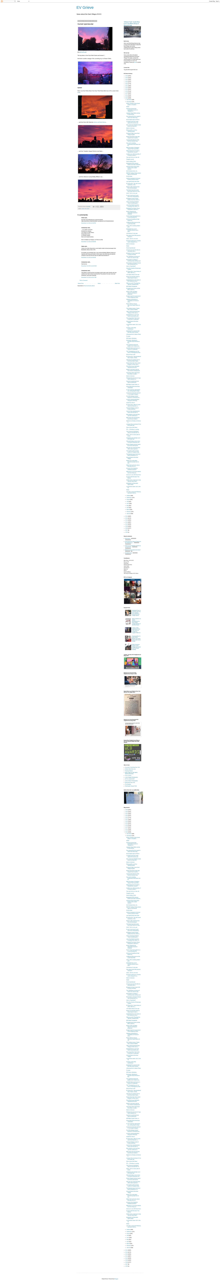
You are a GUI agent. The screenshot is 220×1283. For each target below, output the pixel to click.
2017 (126, 93)
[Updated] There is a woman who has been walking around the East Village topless (136, 613)
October (128, 495)
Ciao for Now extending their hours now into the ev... (133, 412)
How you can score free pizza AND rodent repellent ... (133, 448)
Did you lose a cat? (130, 354)
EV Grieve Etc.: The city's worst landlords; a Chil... (133, 184)
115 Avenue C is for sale (132, 233)
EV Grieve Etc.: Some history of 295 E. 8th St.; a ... (133, 272)
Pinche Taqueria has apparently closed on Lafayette (131, 213)
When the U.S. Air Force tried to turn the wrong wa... (133, 472)
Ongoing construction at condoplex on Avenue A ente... (132, 300)
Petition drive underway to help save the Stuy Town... (133, 480)
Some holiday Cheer (131, 161)
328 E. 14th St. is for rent (132, 238)
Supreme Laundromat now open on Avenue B (132, 382)
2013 (126, 518)
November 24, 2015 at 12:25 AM (88, 266)
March (128, 509)
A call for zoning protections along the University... (132, 400)
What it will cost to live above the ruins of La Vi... (133, 466)
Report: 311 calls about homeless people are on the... (132, 462)
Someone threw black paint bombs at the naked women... (132, 168)
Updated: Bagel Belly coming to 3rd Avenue (133, 114)
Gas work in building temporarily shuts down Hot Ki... (133, 144)
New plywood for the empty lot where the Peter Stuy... (133, 117)
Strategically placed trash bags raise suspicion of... (133, 378)
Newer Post (80, 283)
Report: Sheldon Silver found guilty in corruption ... (133, 104)
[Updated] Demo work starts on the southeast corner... (133, 280)
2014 (126, 516)
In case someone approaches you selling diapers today (133, 390)
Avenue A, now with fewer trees (133, 474)
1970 (126, 532)
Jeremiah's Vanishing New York (132, 767)
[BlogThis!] (98, 206)
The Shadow (128, 784)
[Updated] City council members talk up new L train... (132, 230)
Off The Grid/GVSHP (129, 779)
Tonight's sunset (130, 159)
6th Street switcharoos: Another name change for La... (133, 241)
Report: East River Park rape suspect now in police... (133, 137)
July (127, 501)
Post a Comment (83, 280)
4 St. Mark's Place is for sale (132, 274)
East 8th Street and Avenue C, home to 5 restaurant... (133, 348)
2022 (126, 83)
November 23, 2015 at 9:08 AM (88, 257)
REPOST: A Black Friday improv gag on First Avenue (133, 174)
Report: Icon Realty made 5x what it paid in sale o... (133, 277)
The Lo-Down (128, 775)
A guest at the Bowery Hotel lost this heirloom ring (132, 140)
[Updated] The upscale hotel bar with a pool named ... (132, 331)
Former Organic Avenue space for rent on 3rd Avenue (133, 445)
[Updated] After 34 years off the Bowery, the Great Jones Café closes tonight (136, 639)
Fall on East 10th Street (131, 427)
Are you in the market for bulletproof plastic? (132, 469)
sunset (82, 208)
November (129, 101)
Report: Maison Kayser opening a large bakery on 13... (133, 305)
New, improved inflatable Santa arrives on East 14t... (133, 125)
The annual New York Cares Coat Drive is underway (132, 318)
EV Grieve (85, 7)
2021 (126, 86)
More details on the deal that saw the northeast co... (133, 415)
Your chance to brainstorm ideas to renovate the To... (133, 432)
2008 (126, 528)
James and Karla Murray (100, 122)
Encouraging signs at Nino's (132, 119)
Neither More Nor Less (130, 769)
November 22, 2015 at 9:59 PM (88, 241)
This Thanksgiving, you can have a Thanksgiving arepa (133, 352)
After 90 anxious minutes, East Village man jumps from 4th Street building (136, 647)
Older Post (117, 283)
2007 (126, 530)
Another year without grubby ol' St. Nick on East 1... (133, 154)
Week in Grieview (130, 128)
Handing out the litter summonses (131, 328)
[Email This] (96, 206)
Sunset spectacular (130, 248)
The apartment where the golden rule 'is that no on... (133, 345)
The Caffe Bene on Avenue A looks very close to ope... (133, 257)
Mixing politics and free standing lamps (131, 131)
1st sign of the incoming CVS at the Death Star (133, 425)
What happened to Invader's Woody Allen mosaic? (132, 151)
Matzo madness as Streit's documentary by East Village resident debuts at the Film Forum (136, 622)
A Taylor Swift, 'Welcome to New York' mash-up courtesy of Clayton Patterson (136, 630)
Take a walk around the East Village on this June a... (132, 312)
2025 (126, 77)
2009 (126, 526)
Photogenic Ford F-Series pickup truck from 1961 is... (133, 199)
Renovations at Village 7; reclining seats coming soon (133, 260)
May (127, 505)
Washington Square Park (131, 786)
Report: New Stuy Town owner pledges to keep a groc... (133, 363)
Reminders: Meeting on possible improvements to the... (133, 341)
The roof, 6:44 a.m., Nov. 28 (132, 157)
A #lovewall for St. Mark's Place (133, 334)
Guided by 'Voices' (130, 402)
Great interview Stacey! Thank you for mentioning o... (133, 542)
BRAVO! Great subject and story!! (132, 550)
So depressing (128, 553)
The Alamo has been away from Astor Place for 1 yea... (133, 190)
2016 (126, 96)
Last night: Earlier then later (132, 181)
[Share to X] (99, 206)
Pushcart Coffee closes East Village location (132, 134)
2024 (126, 79)
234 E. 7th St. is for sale (131, 193)
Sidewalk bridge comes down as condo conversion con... (133, 442)
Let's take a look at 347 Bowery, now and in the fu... (133, 492)
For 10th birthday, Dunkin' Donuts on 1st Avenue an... (133, 397)
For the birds (129, 176)
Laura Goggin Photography (131, 777)
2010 (126, 524)
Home (99, 283)
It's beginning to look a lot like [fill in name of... (133, 289)
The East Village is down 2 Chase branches (132, 408)
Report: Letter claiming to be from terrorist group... (132, 187)
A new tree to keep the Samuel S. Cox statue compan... (133, 393)
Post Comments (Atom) (89, 285)
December (129, 99)
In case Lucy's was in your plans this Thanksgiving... (132, 196)
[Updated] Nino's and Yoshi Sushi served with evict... (132, 315)
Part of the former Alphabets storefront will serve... (132, 367)
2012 (126, 520)
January (128, 513)
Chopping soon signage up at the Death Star (133, 438)
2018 (126, 92)
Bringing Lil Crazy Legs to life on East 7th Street (133, 254)
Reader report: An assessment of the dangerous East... (133, 297)
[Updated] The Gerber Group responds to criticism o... (133, 209)
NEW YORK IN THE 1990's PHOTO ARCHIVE (131, 773)
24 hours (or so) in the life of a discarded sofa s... (133, 250)
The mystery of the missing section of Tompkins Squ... (133, 451)
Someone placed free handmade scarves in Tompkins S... (132, 110)
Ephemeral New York (130, 782)
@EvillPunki (83, 52)
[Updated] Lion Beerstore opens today (132, 484)
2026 (126, 75)
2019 (126, 89)
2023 (126, 81)
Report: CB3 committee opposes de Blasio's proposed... (131, 293)
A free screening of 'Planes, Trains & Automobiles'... (132, 202)
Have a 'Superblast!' (131, 266)
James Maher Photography (131, 780)
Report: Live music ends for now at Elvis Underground (133, 370)
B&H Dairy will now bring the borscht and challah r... (133, 418)
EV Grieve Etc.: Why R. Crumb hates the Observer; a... (133, 405)
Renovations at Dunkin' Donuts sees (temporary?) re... (133, 263)
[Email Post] (93, 206)
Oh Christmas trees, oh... (132, 171)
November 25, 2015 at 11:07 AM (88, 277)
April (127, 507)
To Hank (128, 336)
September (129, 497)
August (128, 499)
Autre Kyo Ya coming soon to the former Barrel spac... (133, 360)
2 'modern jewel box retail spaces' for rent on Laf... (132, 122)
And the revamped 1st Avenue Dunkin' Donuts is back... (133, 179)
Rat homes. (127, 538)
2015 (126, 98)
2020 (126, 87)
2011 (126, 522)
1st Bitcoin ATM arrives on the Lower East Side (133, 223)
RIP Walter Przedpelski (131, 286)
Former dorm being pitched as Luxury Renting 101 (133, 216)
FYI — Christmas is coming (132, 429)
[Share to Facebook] (101, 206)
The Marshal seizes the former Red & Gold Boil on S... (133, 455)
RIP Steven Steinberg (131, 338)
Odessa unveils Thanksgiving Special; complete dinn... (133, 284)
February (128, 511)
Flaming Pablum (129, 770)
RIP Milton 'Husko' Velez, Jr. (132, 384)
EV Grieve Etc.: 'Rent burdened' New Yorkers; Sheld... (133, 357)
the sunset (87, 208)
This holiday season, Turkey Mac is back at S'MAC (132, 309)
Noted (127, 106)
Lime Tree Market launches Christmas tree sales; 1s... (133, 205)
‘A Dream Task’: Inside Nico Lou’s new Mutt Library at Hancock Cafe (132, 23)
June (127, 503)
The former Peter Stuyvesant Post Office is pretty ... (133, 373)
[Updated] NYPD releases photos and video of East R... (133, 164)
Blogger (116, 1278)
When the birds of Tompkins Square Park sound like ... (133, 148)
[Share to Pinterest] (103, 206)
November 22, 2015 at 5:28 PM (88, 223)
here (79, 92)
